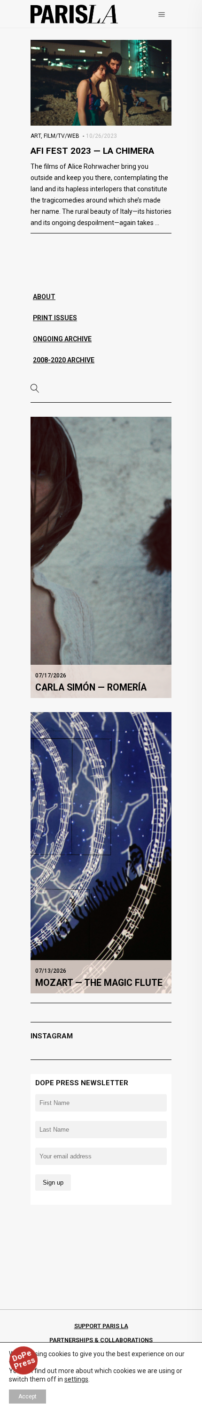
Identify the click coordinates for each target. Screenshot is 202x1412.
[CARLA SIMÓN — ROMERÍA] (101, 557)
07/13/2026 (50, 971)
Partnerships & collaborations (101, 1340)
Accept (27, 1396)
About (44, 296)
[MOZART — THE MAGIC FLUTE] (101, 852)
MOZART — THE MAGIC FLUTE (99, 982)
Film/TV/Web (61, 136)
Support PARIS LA (101, 1325)
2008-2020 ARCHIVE (63, 360)
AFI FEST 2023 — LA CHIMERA (92, 150)
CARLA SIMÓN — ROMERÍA (91, 687)
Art (36, 136)
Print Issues (55, 318)
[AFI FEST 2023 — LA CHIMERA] (101, 83)
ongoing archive (62, 339)
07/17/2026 (50, 675)
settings (76, 1379)
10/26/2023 (101, 136)
